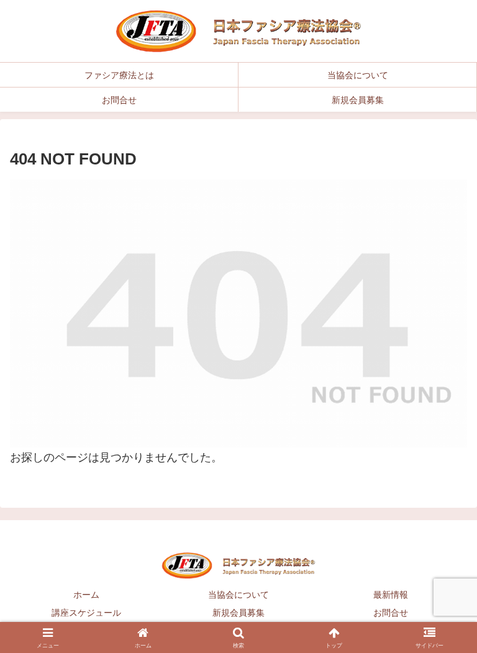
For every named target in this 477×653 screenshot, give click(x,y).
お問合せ (390, 613)
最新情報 (390, 595)
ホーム (86, 595)
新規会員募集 (238, 613)
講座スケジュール (86, 613)
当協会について (238, 595)
